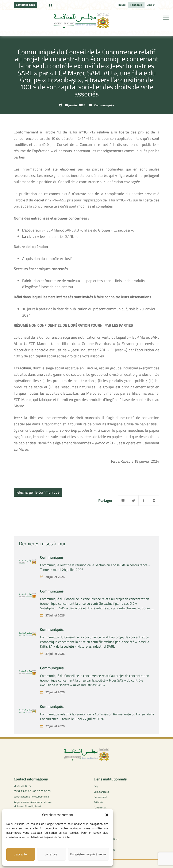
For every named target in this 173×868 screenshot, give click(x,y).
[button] (107, 815)
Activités (98, 802)
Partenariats (100, 807)
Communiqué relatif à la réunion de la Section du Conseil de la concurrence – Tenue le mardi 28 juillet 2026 (95, 567)
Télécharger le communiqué (37, 492)
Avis (96, 786)
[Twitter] (133, 500)
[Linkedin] (154, 500)
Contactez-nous (25, 4)
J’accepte (21, 854)
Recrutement (100, 797)
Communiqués (104, 105)
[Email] (123, 500)
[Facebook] (143, 500)
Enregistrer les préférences (88, 854)
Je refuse (51, 854)
